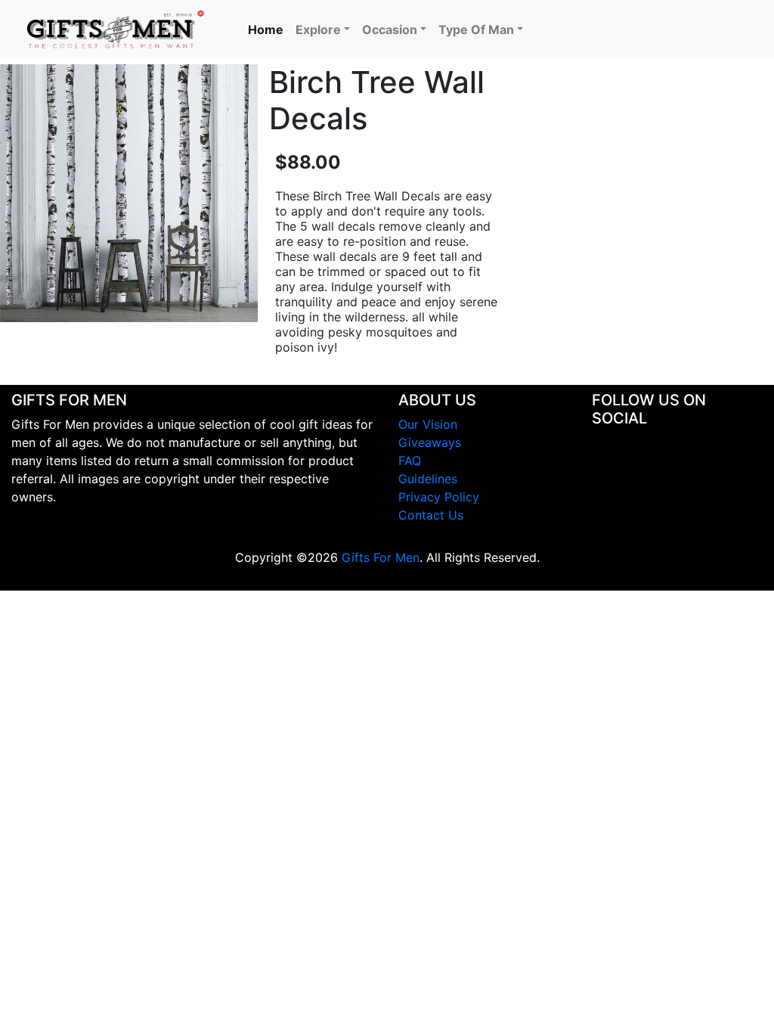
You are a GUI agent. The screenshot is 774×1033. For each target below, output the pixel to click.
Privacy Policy (438, 496)
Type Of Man (476, 29)
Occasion (389, 29)
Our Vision (427, 424)
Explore (318, 29)
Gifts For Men (381, 557)
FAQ (409, 460)
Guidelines (427, 478)
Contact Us (430, 515)
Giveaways (429, 442)
